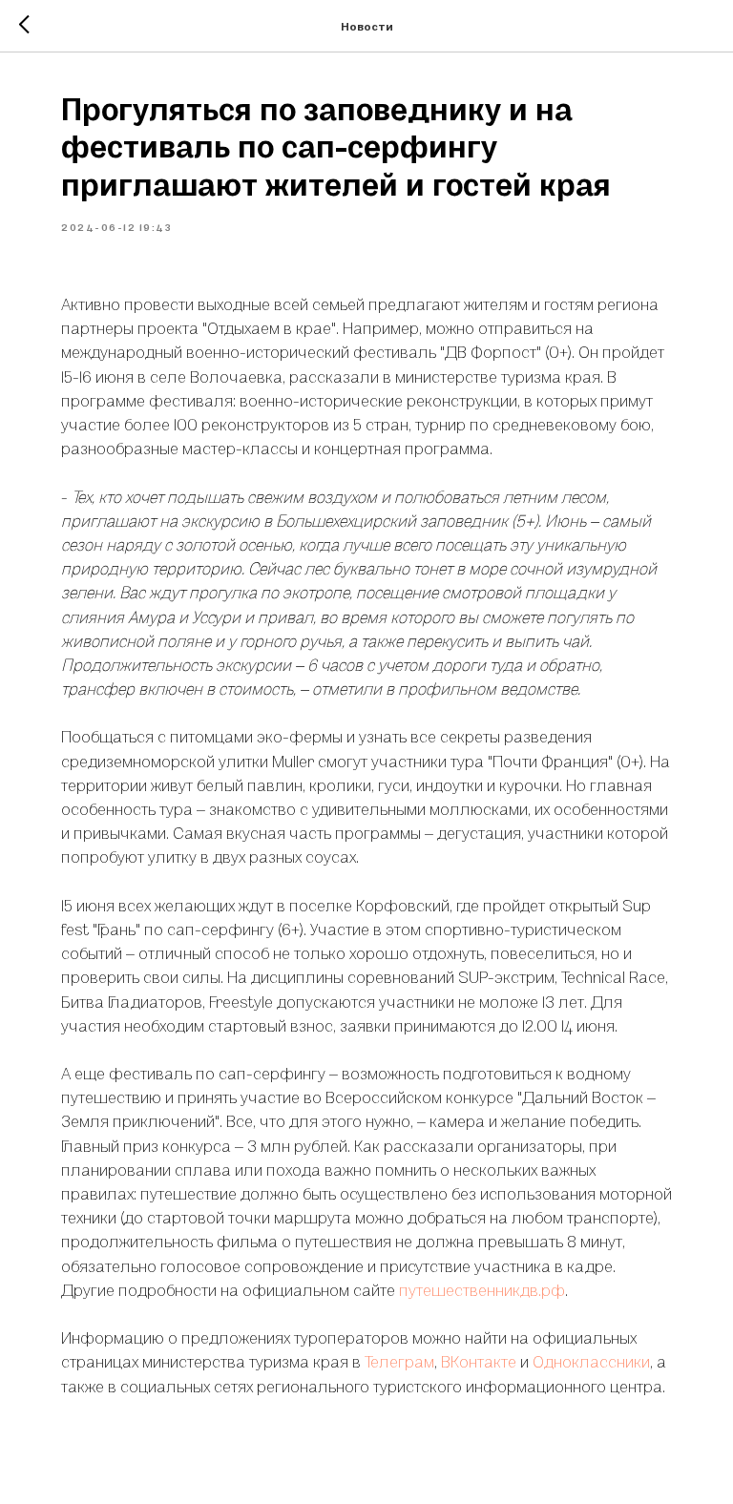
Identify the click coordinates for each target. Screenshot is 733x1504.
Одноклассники (591, 1361)
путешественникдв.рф (482, 1290)
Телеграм (399, 1361)
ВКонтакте (478, 1361)
